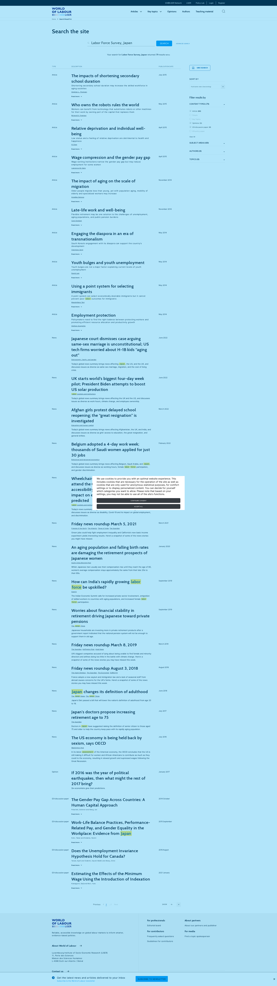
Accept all (138, 506)
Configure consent (138, 500)
